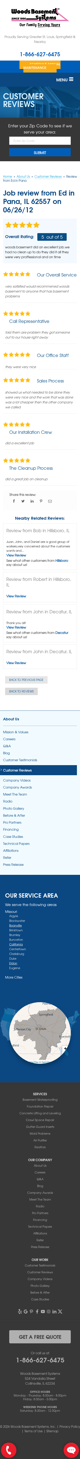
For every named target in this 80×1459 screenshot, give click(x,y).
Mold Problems (40, 1133)
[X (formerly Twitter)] (60, 1311)
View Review (16, 555)
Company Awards (17, 787)
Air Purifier (40, 1140)
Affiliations (10, 850)
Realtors (40, 1147)
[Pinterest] (31, 1311)
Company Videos (17, 780)
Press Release (13, 864)
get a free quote (40, 1336)
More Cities (13, 977)
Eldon (13, 963)
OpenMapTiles (31, 1062)
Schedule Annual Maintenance (42, 65)
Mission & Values (15, 732)
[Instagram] (48, 1311)
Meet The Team (15, 794)
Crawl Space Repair (40, 1120)
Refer (7, 857)
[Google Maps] (25, 1311)
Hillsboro (61, 560)
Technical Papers (16, 843)
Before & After (14, 815)
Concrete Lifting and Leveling (40, 1113)
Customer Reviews (17, 770)
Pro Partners (12, 822)
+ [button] (65, 1048)
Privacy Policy (69, 1426)
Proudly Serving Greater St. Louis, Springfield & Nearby (40, 39)
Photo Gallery (13, 808)
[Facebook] (37, 1311)
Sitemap (52, 1431)
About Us (11, 719)
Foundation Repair (40, 1106)
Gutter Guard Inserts (40, 1127)
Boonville (15, 925)
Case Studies (13, 836)
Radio (7, 801)
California (16, 944)
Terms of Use (33, 1431)
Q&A (7, 746)
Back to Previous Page (26, 679)
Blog (6, 753)
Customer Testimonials (20, 760)
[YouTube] (42, 1311)
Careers (9, 739)
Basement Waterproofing (40, 1099)
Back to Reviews (21, 691)
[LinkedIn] (54, 1311)
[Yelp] (19, 1311)
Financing (11, 829)
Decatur (61, 632)
